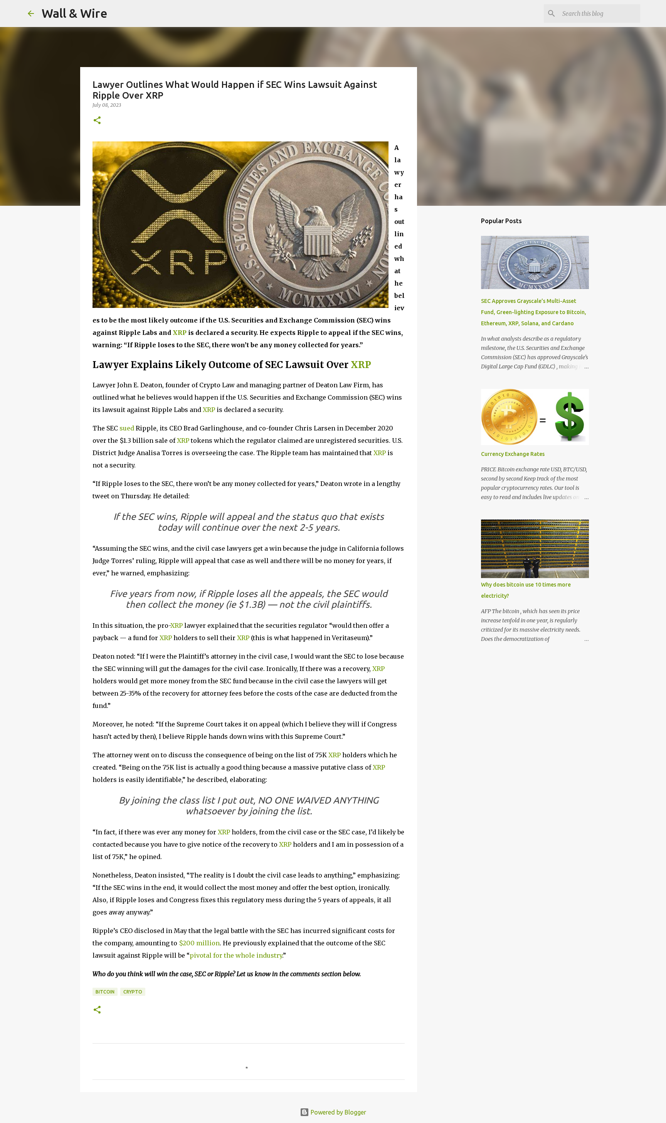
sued (126, 428)
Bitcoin (105, 991)
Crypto (132, 991)
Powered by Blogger (337, 1112)
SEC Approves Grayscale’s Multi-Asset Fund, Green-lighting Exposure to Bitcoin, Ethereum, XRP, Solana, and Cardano (533, 312)
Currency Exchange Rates (513, 454)
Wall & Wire (75, 13)
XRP (180, 332)
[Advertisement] (456, 333)
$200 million (199, 943)
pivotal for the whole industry (236, 955)
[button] (97, 121)
